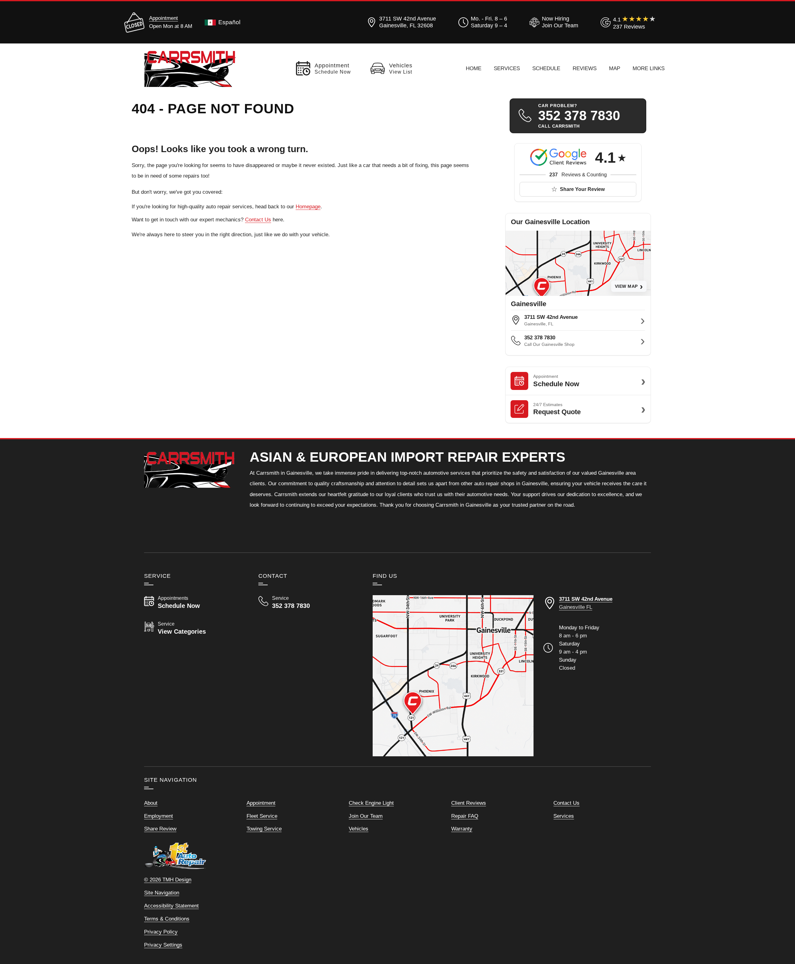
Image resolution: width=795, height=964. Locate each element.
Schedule (546, 68)
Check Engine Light (371, 803)
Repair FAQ (464, 816)
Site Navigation (161, 892)
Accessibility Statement (171, 906)
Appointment (163, 18)
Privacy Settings (163, 945)
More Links (649, 68)
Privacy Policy (161, 932)
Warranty (461, 829)
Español (229, 22)
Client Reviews (468, 803)
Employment (158, 816)
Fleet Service (262, 816)
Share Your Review (582, 189)
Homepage (308, 206)
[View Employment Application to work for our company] (552, 22)
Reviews (585, 68)
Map (614, 68)
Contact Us (258, 219)
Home (473, 68)
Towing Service (264, 829)
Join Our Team (366, 816)
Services (507, 68)
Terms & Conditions (166, 919)
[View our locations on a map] (453, 675)
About (150, 803)
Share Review (160, 829)
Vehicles (358, 829)
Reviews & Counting (578, 174)
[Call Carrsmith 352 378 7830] (308, 602)
